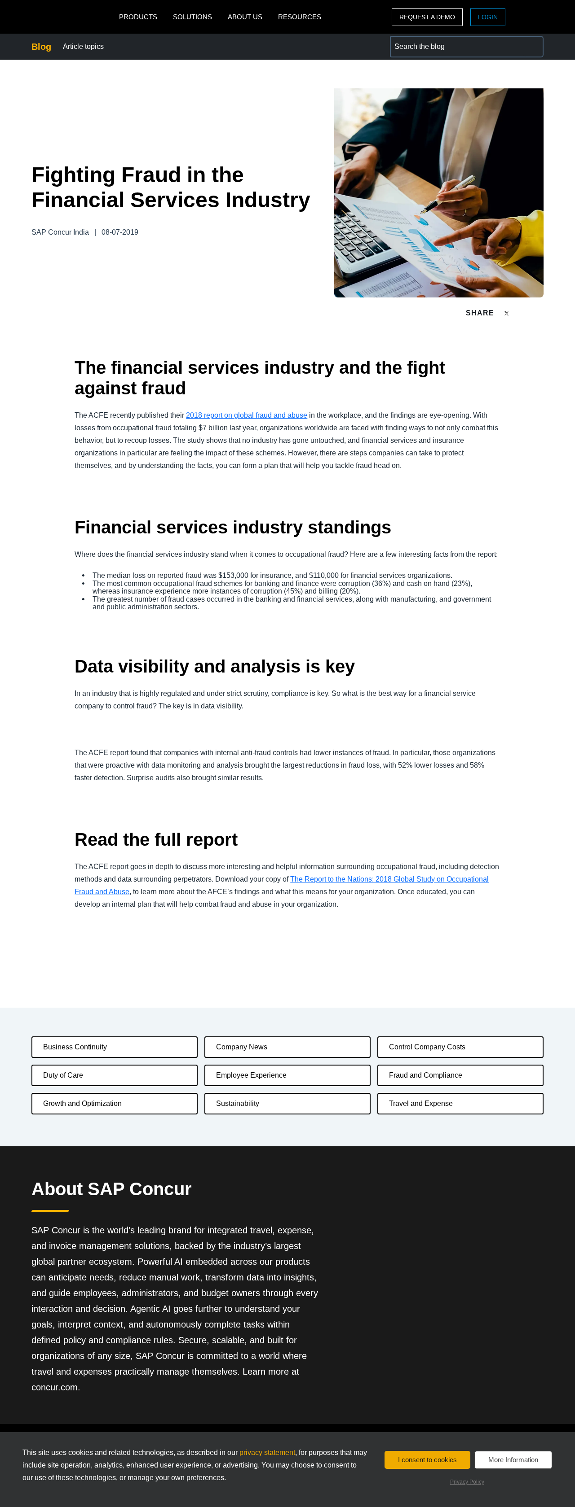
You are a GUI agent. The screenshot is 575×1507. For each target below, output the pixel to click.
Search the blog (415, 41)
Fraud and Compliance (425, 1075)
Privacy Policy (467, 1482)
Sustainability (237, 1103)
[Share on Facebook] (524, 313)
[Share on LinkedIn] (540, 313)
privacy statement (267, 1452)
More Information (513, 1459)
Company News (241, 1047)
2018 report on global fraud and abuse (246, 415)
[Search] (533, 47)
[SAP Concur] (73, 17)
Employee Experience (251, 1075)
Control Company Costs (427, 1047)
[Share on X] (508, 312)
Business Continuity (75, 1047)
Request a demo (427, 17)
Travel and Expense (421, 1103)
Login (488, 17)
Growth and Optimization (82, 1103)
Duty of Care (63, 1075)
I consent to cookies (427, 1459)
